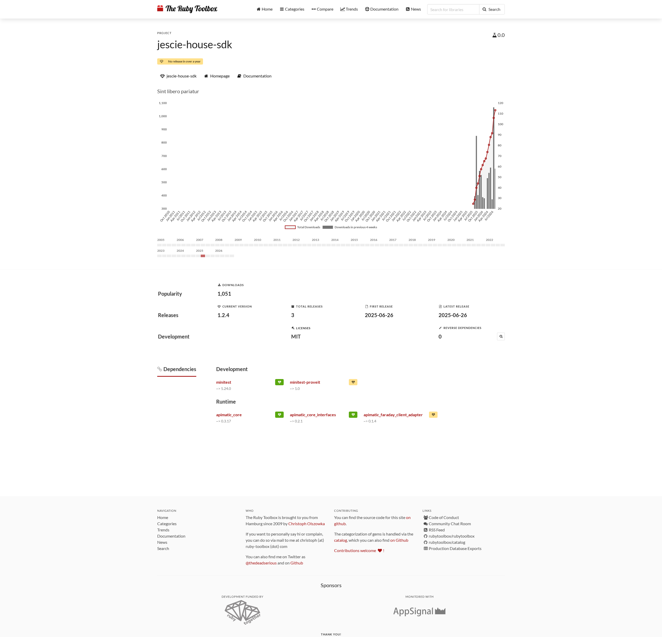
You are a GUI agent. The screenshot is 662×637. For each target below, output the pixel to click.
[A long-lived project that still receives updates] (279, 383)
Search (163, 548)
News (162, 542)
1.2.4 (223, 315)
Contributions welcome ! (359, 550)
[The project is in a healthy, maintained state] (279, 416)
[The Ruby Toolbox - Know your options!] (187, 9)
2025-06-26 (379, 315)
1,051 (224, 293)
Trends (163, 529)
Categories (167, 523)
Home (162, 517)
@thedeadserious (261, 562)
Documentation (171, 535)
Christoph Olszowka (306, 523)
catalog (340, 540)
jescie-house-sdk (194, 44)
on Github (399, 540)
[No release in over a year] (433, 416)
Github (296, 562)
